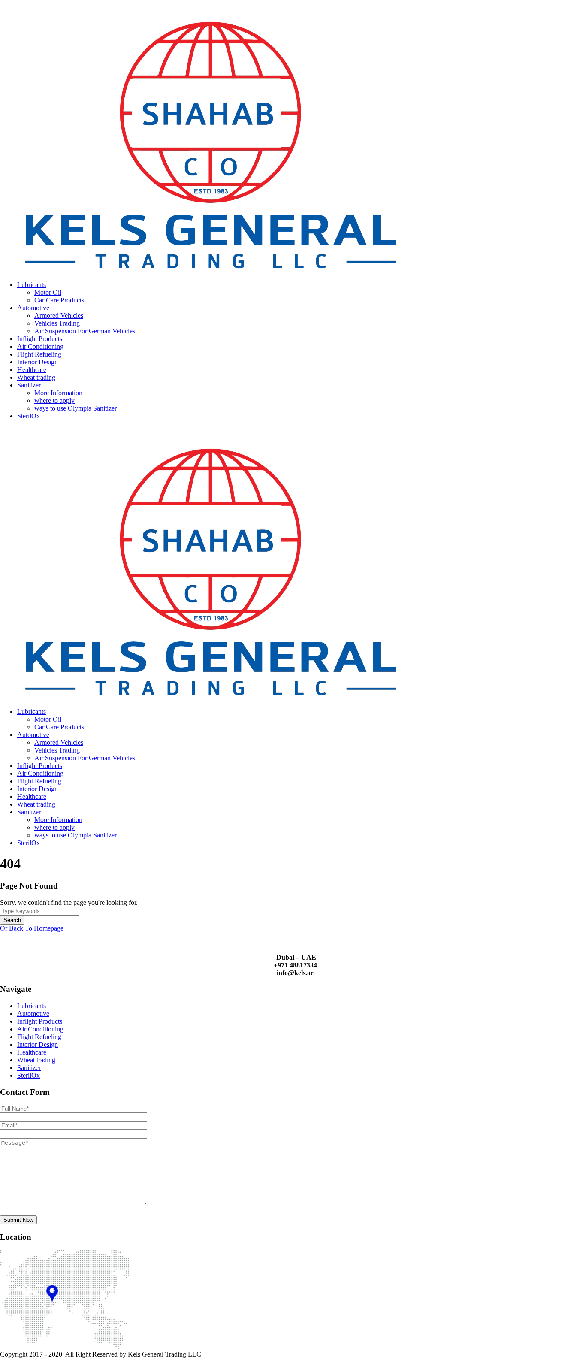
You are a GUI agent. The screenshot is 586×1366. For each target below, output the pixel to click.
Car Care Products (59, 300)
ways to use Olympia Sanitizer (75, 408)
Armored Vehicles (58, 315)
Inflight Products (39, 338)
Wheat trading (36, 377)
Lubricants (31, 284)
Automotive (33, 307)
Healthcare (31, 369)
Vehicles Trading (57, 323)
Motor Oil (47, 292)
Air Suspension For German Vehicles (84, 331)
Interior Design (37, 362)
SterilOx (28, 416)
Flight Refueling (39, 354)
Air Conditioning (40, 346)
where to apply (54, 400)
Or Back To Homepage (31, 928)
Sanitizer (29, 385)
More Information (58, 392)
